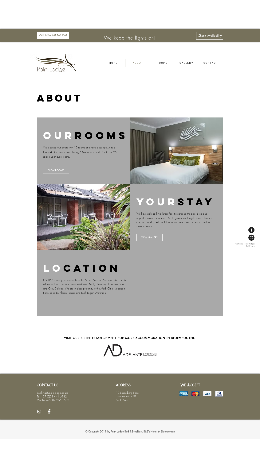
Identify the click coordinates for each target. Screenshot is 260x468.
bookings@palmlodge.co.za (52, 392)
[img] (183, 394)
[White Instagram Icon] (39, 411)
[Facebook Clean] (49, 411)
